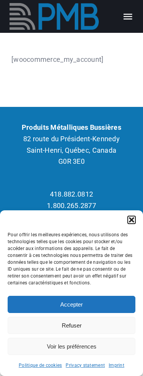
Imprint (116, 365)
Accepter (71, 304)
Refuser (72, 325)
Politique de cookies (40, 365)
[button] (131, 220)
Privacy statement (85, 365)
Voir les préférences (71, 346)
